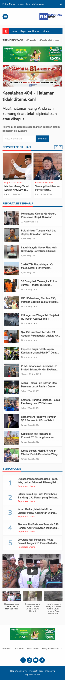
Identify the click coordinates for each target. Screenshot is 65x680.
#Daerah (31, 40)
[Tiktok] (42, 660)
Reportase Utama (29, 31)
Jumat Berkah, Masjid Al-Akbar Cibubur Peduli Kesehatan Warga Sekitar (40, 454)
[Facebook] (23, 660)
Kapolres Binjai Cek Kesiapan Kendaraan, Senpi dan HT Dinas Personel (39, 352)
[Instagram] (29, 660)
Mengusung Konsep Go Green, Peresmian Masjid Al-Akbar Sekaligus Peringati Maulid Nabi (39, 217)
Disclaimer (19, 648)
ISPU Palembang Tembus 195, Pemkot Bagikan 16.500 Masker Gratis (39, 302)
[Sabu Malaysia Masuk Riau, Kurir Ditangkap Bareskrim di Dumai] (11, 251)
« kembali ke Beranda (14, 126)
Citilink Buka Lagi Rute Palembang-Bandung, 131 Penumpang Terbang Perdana (38, 497)
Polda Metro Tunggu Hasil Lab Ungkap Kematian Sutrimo (38, 232)
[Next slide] (60, 147)
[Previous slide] (56, 147)
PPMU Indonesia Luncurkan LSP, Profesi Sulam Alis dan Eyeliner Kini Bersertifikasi (39, 369)
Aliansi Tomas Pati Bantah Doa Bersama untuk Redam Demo (39, 384)
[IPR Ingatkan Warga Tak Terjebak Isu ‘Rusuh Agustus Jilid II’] (11, 319)
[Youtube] (35, 660)
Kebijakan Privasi (50, 648)
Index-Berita (33, 648)
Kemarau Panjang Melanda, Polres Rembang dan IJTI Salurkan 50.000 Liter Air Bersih (40, 403)
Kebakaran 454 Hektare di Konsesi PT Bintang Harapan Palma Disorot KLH (37, 437)
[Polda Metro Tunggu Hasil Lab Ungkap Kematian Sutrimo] (11, 235)
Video (46, 31)
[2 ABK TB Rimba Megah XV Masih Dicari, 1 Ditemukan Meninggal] (11, 268)
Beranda (6, 648)
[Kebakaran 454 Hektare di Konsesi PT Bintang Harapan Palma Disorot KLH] (11, 438)
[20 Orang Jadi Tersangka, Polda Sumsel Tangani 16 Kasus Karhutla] (11, 285)
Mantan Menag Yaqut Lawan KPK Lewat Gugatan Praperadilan (16, 190)
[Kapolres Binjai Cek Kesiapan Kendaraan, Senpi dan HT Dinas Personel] (11, 353)
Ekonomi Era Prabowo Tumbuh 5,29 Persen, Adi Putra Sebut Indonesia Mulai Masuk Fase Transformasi (38, 422)
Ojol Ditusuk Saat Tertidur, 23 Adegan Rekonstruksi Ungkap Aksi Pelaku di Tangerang (40, 336)
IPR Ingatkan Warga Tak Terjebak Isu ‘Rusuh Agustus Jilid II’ (40, 317)
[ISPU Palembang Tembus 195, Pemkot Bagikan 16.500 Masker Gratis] (11, 302)
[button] (11, 602)
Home (14, 31)
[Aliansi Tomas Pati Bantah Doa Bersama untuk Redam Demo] (11, 387)
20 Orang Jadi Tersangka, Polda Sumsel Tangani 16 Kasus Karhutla (39, 285)
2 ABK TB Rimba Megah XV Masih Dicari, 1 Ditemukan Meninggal (37, 268)
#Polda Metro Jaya (49, 40)
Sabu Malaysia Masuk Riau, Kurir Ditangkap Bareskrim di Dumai (39, 249)
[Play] (32, 571)
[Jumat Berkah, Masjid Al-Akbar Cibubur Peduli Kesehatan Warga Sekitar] (11, 455)
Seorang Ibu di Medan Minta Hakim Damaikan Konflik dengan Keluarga (47, 191)
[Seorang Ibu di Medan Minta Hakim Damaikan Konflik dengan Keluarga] (48, 166)
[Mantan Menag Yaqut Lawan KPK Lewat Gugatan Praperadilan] (17, 166)
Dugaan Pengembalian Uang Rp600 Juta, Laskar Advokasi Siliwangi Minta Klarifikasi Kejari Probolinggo (39, 482)
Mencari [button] (42, 138)
